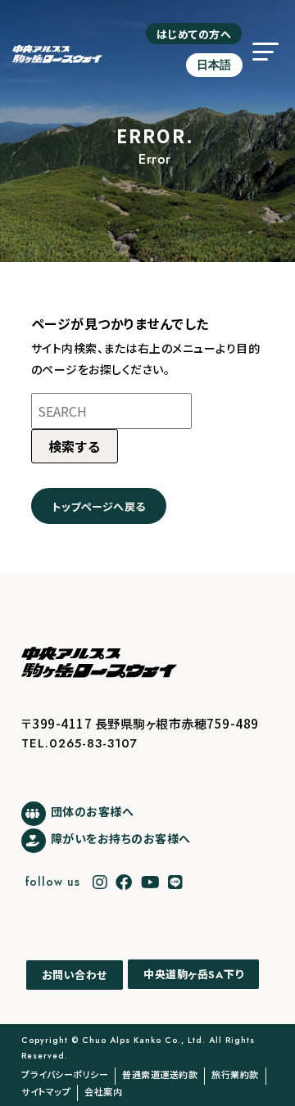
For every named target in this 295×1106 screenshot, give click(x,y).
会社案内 (103, 1091)
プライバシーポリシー (64, 1074)
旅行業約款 (235, 1074)
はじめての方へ (194, 34)
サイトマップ (45, 1091)
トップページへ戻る (99, 506)
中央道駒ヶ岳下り (193, 975)
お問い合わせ (74, 974)
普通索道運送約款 (159, 1074)
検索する (74, 446)
